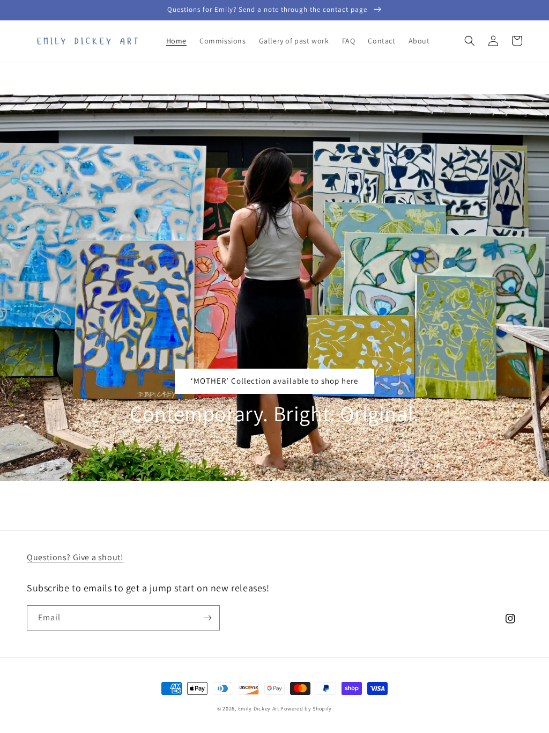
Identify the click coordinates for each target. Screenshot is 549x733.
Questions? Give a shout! (75, 557)
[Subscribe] (207, 618)
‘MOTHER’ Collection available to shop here (274, 381)
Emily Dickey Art (258, 708)
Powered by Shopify (306, 708)
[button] (469, 41)
